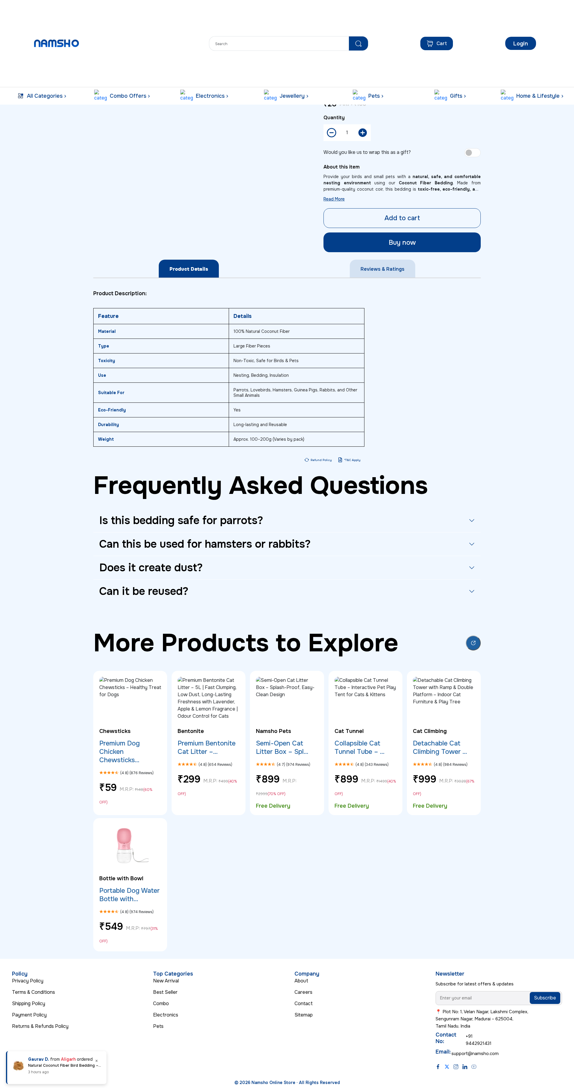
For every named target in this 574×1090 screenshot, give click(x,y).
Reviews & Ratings (382, 269)
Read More (334, 199)
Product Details (189, 269)
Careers (303, 992)
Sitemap (303, 1015)
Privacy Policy (27, 981)
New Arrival (166, 981)
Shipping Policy (28, 1003)
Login (520, 43)
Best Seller (165, 992)
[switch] (472, 152)
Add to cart (402, 218)
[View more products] (473, 643)
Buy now (402, 242)
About (301, 981)
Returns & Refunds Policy (40, 1026)
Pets (158, 1026)
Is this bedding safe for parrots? (181, 520)
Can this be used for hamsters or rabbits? (205, 544)
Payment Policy (29, 1015)
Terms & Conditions (33, 992)
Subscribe (545, 998)
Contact (303, 1003)
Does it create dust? (151, 568)
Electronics (165, 1015)
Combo (161, 1003)
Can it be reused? (143, 591)
